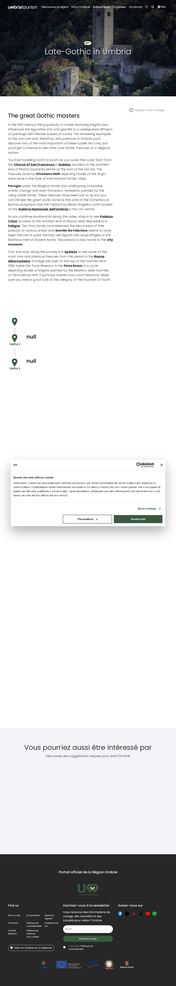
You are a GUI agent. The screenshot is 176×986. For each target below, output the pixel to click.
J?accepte (80, 948)
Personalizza (85, 519)
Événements (101, 7)
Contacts (13, 922)
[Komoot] (154, 914)
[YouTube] (148, 914)
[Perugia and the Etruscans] (118, 804)
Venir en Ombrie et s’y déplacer (33, 948)
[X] (127, 914)
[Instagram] (134, 914)
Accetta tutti (138, 519)
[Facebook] (120, 914)
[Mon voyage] (147, 7)
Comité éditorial (12, 932)
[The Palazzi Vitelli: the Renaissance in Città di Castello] (85, 804)
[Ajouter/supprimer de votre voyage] (33, 773)
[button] (162, 7)
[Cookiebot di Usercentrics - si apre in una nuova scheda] (139, 465)
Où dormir (135, 7)
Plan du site (14, 915)
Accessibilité (33, 915)
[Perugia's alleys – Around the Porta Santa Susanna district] (24, 804)
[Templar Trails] (146, 804)
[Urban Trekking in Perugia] (52, 804)
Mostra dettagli (147, 508)
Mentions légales (49, 917)
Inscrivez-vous (88, 938)
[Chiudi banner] (161, 465)
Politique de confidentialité (34, 924)
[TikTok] (141, 914)
